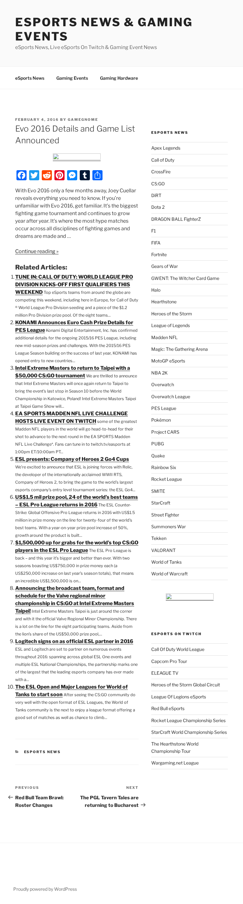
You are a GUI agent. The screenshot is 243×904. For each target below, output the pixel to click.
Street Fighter (165, 514)
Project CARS (165, 432)
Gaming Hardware (119, 78)
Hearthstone (164, 301)
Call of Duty (162, 160)
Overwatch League (170, 396)
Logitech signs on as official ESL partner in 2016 (74, 641)
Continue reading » (37, 251)
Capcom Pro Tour (169, 661)
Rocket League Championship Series (188, 720)
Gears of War (164, 266)
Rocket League (166, 479)
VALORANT (163, 550)
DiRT (156, 195)
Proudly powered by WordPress (45, 889)
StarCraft (160, 502)
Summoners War (168, 526)
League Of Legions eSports (178, 696)
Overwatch (162, 384)
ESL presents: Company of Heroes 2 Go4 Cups (72, 459)
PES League (163, 408)
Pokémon (161, 420)
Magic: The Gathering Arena (179, 349)
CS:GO (158, 183)
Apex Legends (165, 148)
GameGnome (83, 119)
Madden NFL (164, 337)
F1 (153, 230)
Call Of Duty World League (177, 649)
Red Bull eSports (167, 708)
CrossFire (161, 171)
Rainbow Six (163, 467)
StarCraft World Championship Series (189, 732)
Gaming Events (72, 78)
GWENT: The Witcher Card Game (185, 278)
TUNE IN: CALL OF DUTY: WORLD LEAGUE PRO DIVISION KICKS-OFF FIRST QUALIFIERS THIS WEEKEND (74, 284)
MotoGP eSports (168, 360)
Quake (158, 455)
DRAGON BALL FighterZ (176, 219)
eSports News (29, 78)
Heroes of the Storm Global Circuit (185, 684)
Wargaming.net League (175, 762)
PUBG (157, 443)
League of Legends (170, 325)
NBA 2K (159, 372)
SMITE (158, 491)
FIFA (155, 242)
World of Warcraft (169, 573)
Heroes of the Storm (171, 313)
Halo (155, 290)
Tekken (158, 538)
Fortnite (159, 254)
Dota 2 (158, 207)
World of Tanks (166, 562)
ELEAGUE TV (164, 673)
